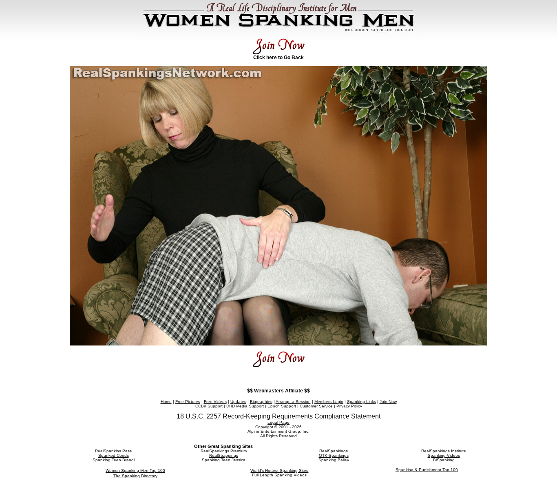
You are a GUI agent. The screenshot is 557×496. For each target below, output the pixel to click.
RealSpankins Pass (113, 451)
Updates (238, 401)
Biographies (261, 401)
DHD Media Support (245, 406)
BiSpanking (444, 460)
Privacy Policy (349, 406)
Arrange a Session (293, 401)
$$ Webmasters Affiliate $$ (278, 391)
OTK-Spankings (334, 455)
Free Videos (215, 401)
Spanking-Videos (444, 455)
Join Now (388, 401)
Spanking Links (361, 401)
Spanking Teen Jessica (223, 460)
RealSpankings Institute (443, 451)
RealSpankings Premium (224, 451)
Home (166, 401)
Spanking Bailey (333, 460)
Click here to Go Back (278, 57)
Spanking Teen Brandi (114, 460)
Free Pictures (187, 401)
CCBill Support (209, 406)
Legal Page (278, 422)
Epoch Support (281, 406)
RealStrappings (223, 455)
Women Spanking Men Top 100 (135, 470)
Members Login (328, 401)
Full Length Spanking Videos (279, 475)
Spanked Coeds (113, 455)
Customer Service (316, 406)
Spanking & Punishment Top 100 (427, 469)
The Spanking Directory (135, 476)
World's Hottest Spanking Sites (279, 470)
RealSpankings (333, 451)
